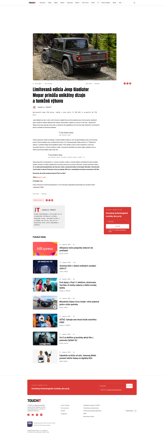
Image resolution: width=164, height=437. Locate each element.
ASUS (93, 3)
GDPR (84, 413)
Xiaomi (77, 3)
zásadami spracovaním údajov (114, 389)
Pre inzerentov (65, 408)
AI (98, 3)
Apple (56, 3)
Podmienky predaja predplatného (92, 410)
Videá (49, 3)
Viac (120, 3)
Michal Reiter (63, 253)
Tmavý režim (129, 410)
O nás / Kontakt (65, 405)
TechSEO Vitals (45, 432)
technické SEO (31, 432)
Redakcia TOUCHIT (45, 107)
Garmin (62, 3)
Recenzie (42, 3)
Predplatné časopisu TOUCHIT (91, 405)
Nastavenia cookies (88, 416)
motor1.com (41, 177)
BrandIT (63, 410)
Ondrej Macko (64, 271)
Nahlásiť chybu (38, 200)
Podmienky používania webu (91, 408)
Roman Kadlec (63, 361)
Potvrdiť (117, 226)
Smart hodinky (105, 3)
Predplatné (64, 413)
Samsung (70, 3)
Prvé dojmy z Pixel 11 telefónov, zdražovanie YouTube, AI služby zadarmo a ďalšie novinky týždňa (77, 285)
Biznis (114, 3)
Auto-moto (85, 3)
